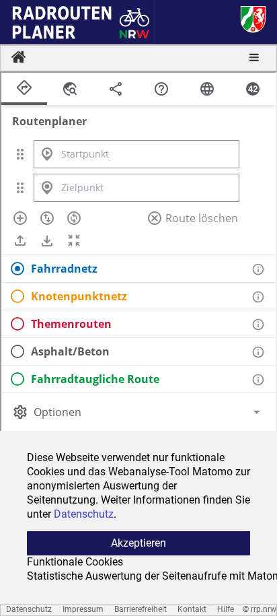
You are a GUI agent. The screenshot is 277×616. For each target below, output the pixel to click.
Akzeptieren (138, 543)
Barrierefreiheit (140, 609)
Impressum (83, 609)
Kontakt (191, 609)
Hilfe (225, 609)
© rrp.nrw (259, 609)
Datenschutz (29, 609)
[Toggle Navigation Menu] (254, 58)
